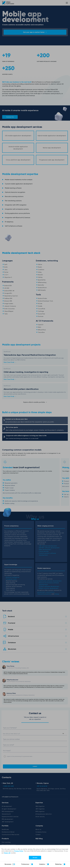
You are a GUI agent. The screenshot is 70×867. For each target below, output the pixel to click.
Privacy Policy (18, 851)
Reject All (7, 853)
